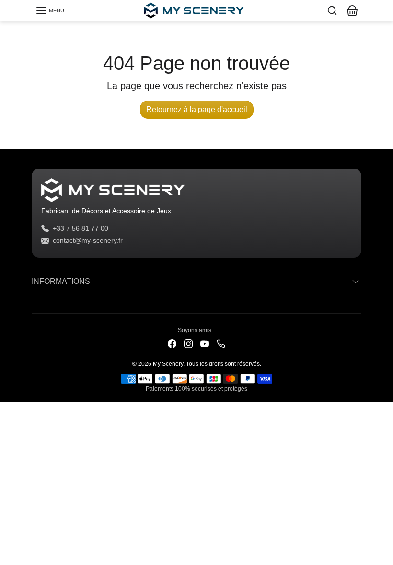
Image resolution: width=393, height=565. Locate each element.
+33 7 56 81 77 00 (80, 228)
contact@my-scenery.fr (88, 240)
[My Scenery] (196, 9)
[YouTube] (204, 343)
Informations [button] (61, 281)
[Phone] (221, 343)
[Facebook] (172, 343)
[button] (50, 10)
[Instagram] (188, 343)
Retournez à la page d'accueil (196, 109)
